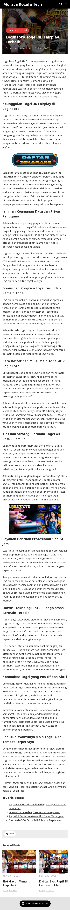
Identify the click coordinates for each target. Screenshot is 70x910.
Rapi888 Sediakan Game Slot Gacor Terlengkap (36, 816)
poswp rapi (9, 890)
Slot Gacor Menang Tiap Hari (16, 883)
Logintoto (8, 61)
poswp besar (18, 48)
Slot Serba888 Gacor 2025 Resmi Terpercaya (35, 820)
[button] (66, 4)
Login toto (34, 384)
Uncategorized (17, 30)
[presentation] (62, 871)
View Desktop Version (36, 903)
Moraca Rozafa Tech (22, 4)
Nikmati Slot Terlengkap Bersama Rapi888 (34, 812)
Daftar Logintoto (12, 683)
